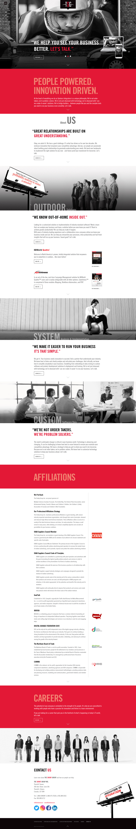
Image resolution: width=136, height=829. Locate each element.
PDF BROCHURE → (96, 266)
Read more (37, 57)
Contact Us (38, 158)
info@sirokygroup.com (38, 802)
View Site (37, 261)
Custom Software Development (66, 821)
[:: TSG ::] (68, 5)
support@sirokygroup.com (49, 802)
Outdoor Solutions (38, 821)
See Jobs (37, 720)
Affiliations (76, 821)
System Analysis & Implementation (50, 821)
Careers (82, 821)
